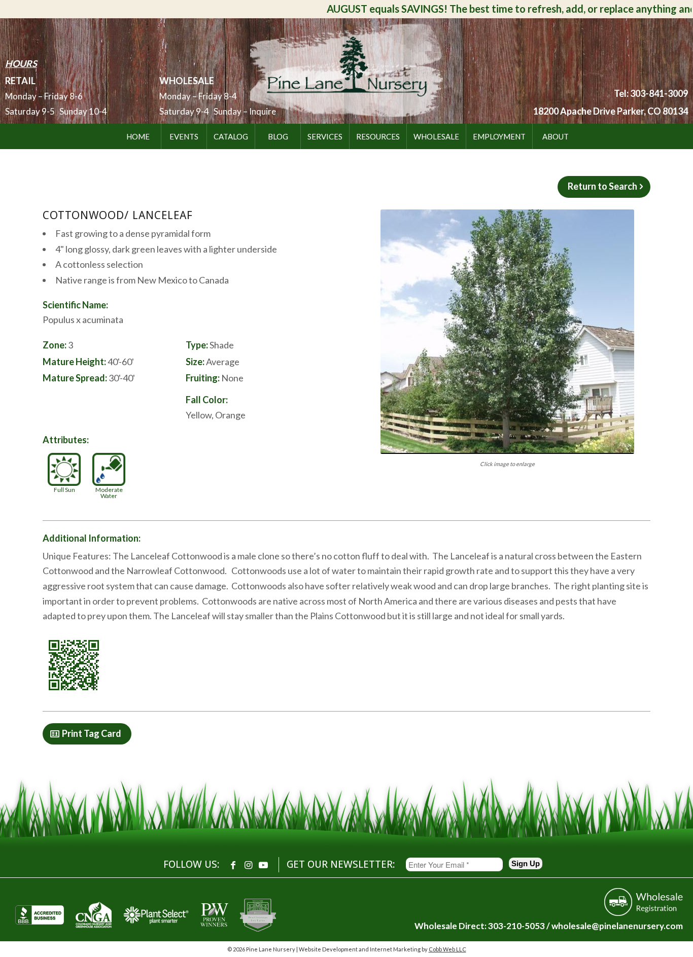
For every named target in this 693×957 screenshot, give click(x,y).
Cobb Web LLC (447, 949)
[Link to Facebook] (232, 864)
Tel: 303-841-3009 (651, 93)
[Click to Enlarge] (507, 331)
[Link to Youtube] (263, 864)
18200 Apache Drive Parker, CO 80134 (610, 111)
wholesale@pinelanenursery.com (617, 925)
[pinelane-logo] (346, 69)
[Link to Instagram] (248, 864)
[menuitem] (138, 136)
